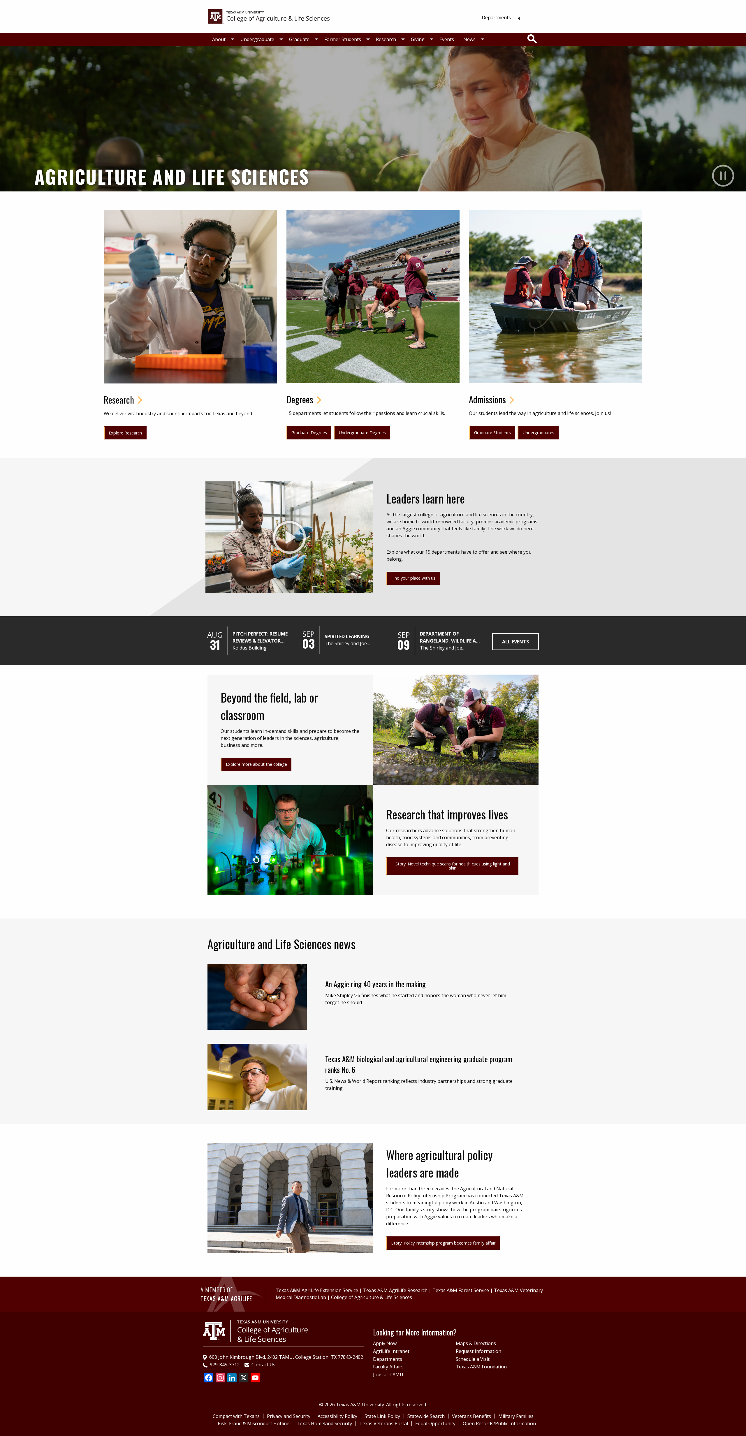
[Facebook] (208, 1378)
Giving (418, 39)
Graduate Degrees (309, 432)
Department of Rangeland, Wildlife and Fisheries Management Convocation (451, 637)
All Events (515, 641)
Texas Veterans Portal (383, 1423)
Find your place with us (413, 578)
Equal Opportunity (435, 1423)
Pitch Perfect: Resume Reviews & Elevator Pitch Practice (260, 637)
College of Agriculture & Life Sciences (371, 1297)
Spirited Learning (347, 636)
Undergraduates (538, 432)
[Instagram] (220, 1378)
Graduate (299, 39)
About (219, 39)
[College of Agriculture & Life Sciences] (269, 16)
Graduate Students (492, 432)
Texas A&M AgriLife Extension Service (317, 1290)
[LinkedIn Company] (232, 1378)
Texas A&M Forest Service (460, 1290)
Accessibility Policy (337, 1416)
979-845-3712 (225, 1364)
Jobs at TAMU (388, 1374)
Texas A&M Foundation (481, 1366)
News (469, 39)
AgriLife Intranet (391, 1351)
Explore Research (125, 433)
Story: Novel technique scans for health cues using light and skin (452, 866)
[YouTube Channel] (255, 1378)
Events (446, 39)
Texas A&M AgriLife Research (395, 1290)
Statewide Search (426, 1416)
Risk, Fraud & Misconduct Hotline (253, 1423)
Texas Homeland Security (324, 1423)
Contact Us (263, 1364)
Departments (496, 17)
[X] (243, 1378)
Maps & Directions (476, 1343)
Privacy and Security (288, 1416)
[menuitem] (499, 17)
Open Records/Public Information (499, 1423)
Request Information (478, 1351)
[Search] (532, 39)
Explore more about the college (256, 764)
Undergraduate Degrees (362, 432)
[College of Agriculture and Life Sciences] (255, 1330)
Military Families (516, 1416)
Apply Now (385, 1343)
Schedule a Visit (473, 1359)
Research (386, 39)
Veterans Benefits (471, 1416)
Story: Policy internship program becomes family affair (443, 1243)
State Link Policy (382, 1416)
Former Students (342, 39)
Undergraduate (257, 39)
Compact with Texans (236, 1416)
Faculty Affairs (388, 1366)
